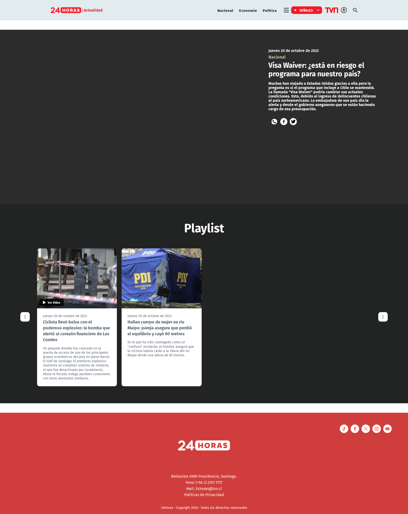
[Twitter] (293, 121)
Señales (306, 10)
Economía (248, 10)
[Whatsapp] (274, 121)
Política (270, 10)
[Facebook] (283, 121)
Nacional (225, 10)
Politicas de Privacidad (204, 494)
